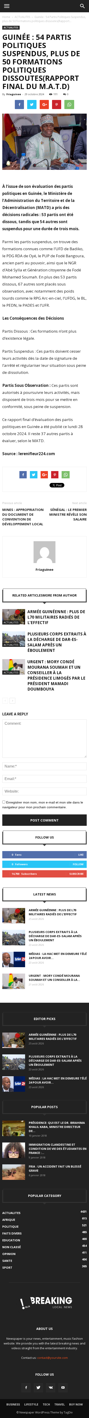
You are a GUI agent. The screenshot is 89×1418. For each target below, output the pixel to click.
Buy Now (76, 1404)
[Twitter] (38, 1387)
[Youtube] (63, 1387)
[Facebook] (26, 1387)
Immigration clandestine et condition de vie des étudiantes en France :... (57, 1149)
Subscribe (76, 873)
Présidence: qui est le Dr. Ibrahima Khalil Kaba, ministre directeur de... (57, 1127)
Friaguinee (13, 94)
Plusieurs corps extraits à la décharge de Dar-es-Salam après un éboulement (56, 642)
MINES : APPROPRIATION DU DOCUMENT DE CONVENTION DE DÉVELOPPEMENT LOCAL (23, 516)
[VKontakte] (50, 1387)
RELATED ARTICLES (27, 595)
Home (6, 17)
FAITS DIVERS (12, 1233)
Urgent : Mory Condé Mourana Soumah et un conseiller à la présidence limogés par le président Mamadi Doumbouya (56, 675)
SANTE (7, 1261)
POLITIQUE (10, 1226)
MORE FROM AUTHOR (60, 595)
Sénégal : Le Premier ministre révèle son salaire (68, 514)
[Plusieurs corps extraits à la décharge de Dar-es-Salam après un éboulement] (13, 639)
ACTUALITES (22, 17)
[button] (82, 6)
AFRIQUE (8, 1220)
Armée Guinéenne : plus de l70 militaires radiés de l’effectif (56, 617)
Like (81, 854)
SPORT (7, 1267)
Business (13, 1404)
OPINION (9, 1254)
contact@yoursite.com (52, 1358)
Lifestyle (31, 1404)
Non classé (11, 1247)
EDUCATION (11, 1240)
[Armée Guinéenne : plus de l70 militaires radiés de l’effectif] (13, 617)
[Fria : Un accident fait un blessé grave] (13, 1172)
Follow (78, 864)
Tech (46, 1404)
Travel (59, 1404)
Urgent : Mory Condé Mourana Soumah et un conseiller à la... (54, 978)
